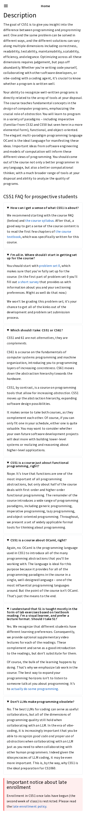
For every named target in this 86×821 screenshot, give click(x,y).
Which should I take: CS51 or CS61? (36, 330)
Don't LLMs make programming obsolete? (42, 701)
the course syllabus (39, 220)
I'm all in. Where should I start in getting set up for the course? (42, 256)
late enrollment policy (29, 806)
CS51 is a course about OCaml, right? (38, 540)
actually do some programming (34, 689)
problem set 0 (49, 266)
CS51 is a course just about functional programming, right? (37, 464)
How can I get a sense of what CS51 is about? (44, 208)
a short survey (28, 282)
